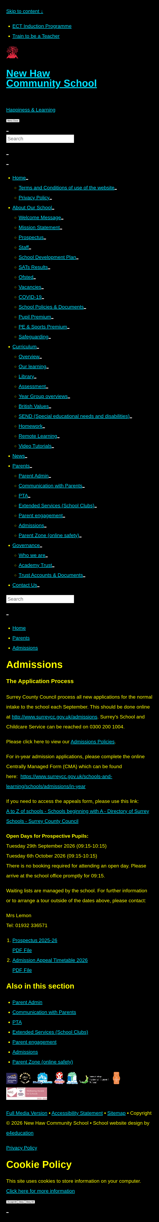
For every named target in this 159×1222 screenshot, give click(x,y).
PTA (17, 1022)
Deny (21, 1202)
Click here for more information (40, 1191)
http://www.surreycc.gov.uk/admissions (54, 717)
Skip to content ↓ (24, 11)
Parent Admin (27, 1002)
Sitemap (116, 1113)
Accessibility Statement (77, 1113)
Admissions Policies (93, 741)
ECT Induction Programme (42, 26)
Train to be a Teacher (36, 36)
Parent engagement (34, 1042)
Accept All (12, 1202)
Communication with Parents (44, 1012)
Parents (21, 638)
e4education (20, 1133)
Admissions (25, 648)
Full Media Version (26, 1113)
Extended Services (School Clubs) (50, 1032)
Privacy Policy (21, 1148)
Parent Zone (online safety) (42, 1062)
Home (19, 628)
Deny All (30, 1202)
